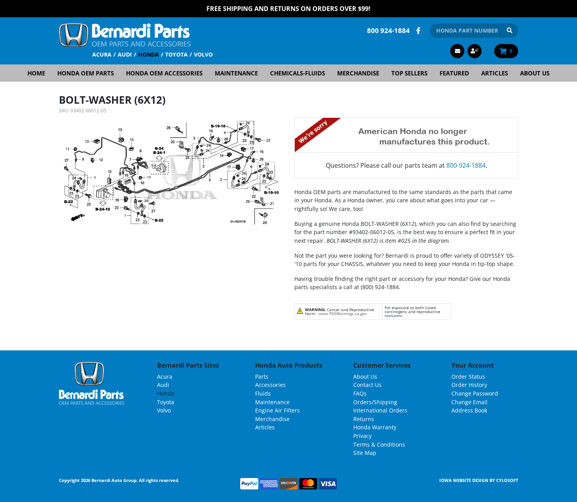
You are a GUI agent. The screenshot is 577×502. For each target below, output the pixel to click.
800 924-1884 (388, 30)
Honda (148, 54)
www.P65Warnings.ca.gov (343, 313)
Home (36, 73)
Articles (494, 73)
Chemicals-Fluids (297, 73)
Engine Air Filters (277, 410)
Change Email (469, 402)
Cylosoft (507, 480)
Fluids (263, 393)
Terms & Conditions (379, 444)
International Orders (380, 410)
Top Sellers (409, 73)
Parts (261, 376)
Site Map (364, 452)
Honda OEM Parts (85, 73)
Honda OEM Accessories (164, 73)
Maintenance (236, 73)
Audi (125, 54)
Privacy (362, 436)
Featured (454, 73)
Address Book (469, 410)
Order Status (468, 376)
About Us (535, 73)
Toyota (176, 54)
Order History (469, 384)
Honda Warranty (374, 427)
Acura (101, 54)
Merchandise (358, 73)
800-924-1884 (466, 165)
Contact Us (367, 384)
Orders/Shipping (375, 402)
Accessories (270, 384)
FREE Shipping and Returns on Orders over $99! (288, 8)
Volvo (203, 54)
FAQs (360, 393)
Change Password (474, 393)
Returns (363, 419)
